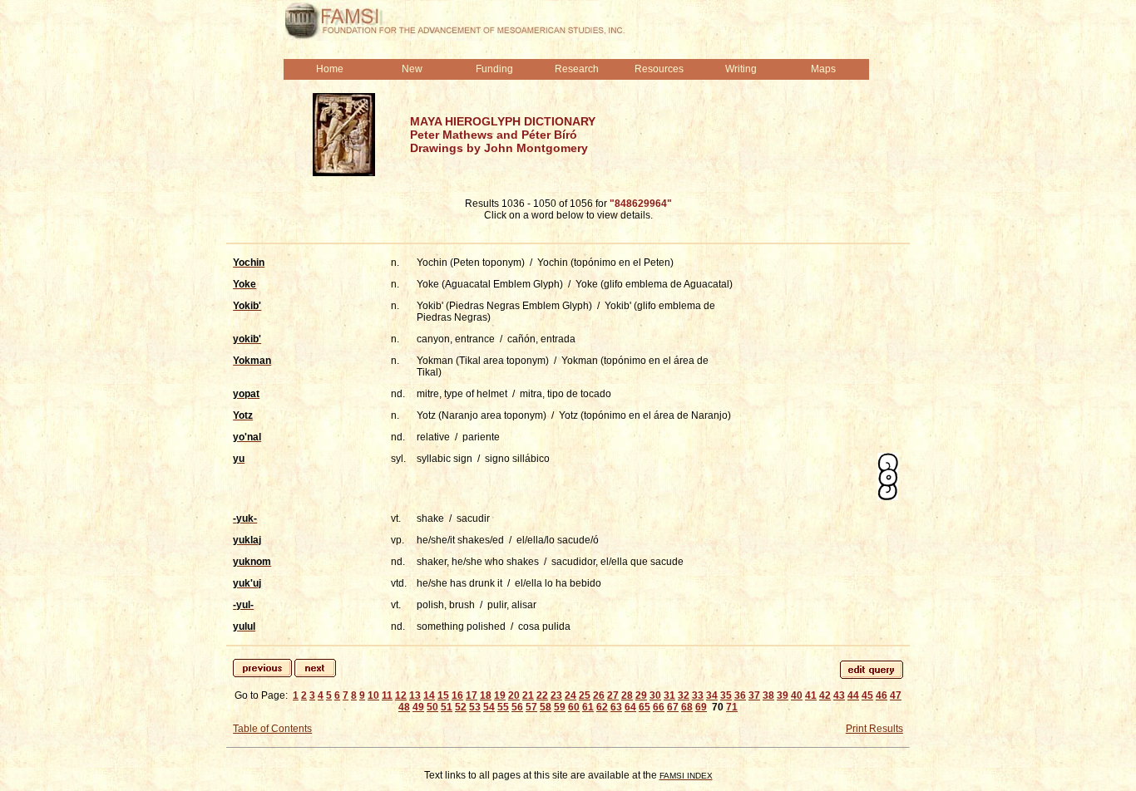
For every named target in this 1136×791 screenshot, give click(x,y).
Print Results (874, 728)
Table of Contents (272, 728)
